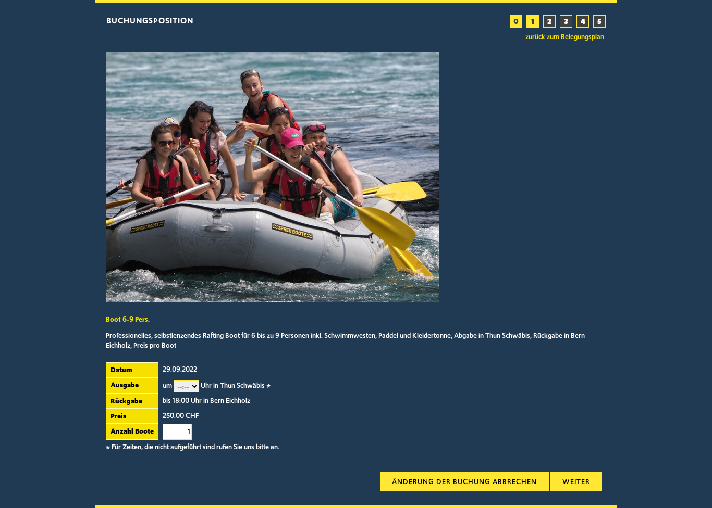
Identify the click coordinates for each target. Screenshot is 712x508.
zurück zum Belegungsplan (564, 37)
